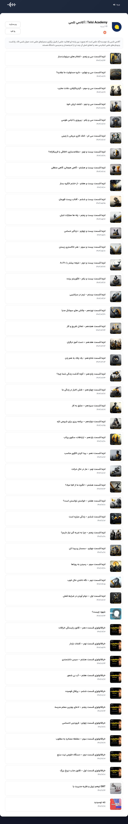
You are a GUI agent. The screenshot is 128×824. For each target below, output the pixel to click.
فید (11, 31)
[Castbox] (104, 32)
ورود (118, 4)
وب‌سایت (13, 24)
